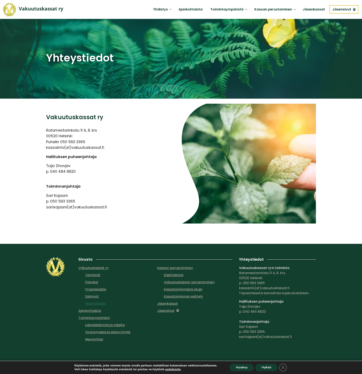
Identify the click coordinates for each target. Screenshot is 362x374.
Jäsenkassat (314, 9)
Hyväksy (241, 367)
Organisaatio (95, 289)
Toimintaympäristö (227, 9)
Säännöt (92, 296)
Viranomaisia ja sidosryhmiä (107, 332)
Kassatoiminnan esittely (183, 296)
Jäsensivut (341, 9)
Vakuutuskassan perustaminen (189, 282)
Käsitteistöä (173, 275)
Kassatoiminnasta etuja (183, 289)
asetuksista (173, 369)
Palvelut (91, 282)
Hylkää (266, 367)
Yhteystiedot (95, 303)
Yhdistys (160, 9)
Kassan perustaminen (273, 9)
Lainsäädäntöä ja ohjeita (105, 325)
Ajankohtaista (190, 9)
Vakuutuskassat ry (93, 267)
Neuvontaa (94, 339)
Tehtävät (92, 275)
